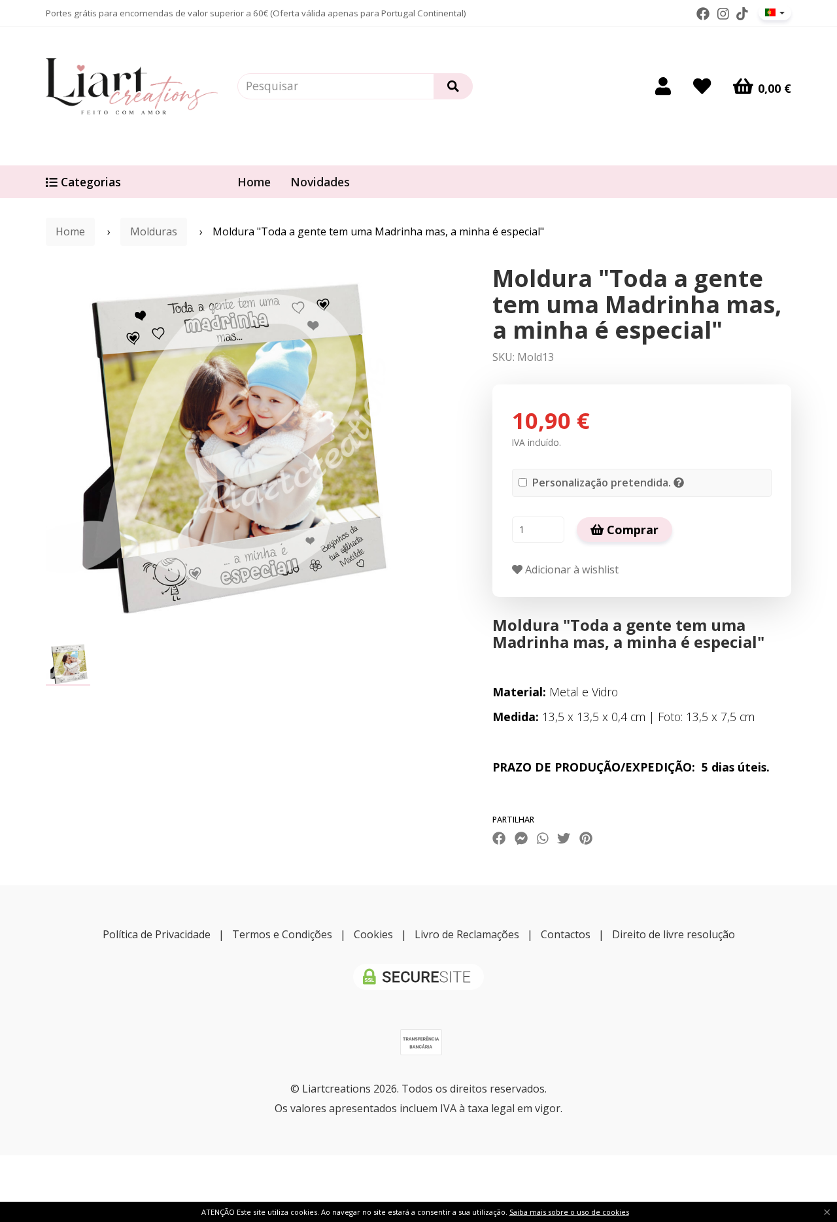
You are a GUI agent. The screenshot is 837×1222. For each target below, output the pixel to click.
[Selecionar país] (775, 12)
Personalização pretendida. (601, 482)
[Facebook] (702, 13)
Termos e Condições (282, 934)
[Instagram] (723, 13)
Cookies (373, 934)
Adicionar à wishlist (570, 569)
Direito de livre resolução (673, 934)
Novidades (320, 182)
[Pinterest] (585, 838)
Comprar (631, 529)
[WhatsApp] (543, 838)
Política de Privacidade (157, 934)
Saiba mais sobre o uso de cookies (569, 1212)
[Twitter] (563, 838)
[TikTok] (742, 13)
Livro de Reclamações (467, 934)
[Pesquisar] (453, 86)
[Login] (663, 86)
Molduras (153, 231)
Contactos (565, 934)
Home (254, 182)
